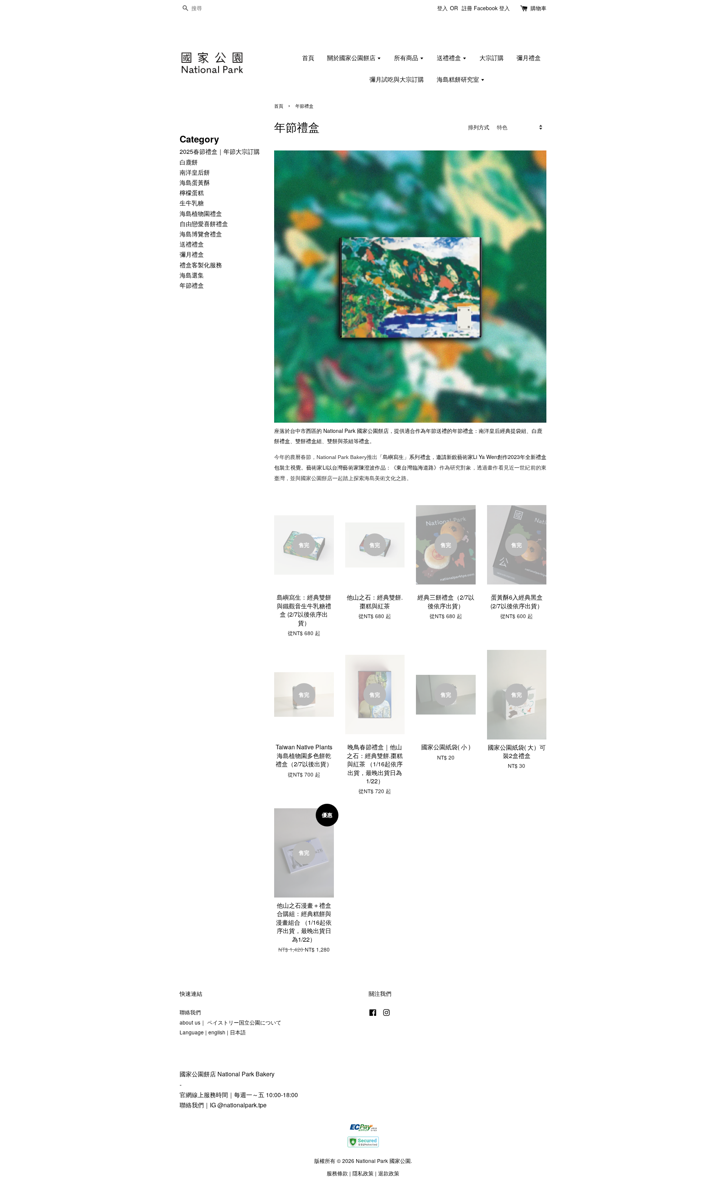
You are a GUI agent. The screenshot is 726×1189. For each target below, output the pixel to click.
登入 (442, 8)
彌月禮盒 (529, 57)
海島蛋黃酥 (195, 182)
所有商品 (407, 57)
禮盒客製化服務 (201, 264)
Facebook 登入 (492, 8)
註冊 (467, 8)
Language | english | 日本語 (213, 1032)
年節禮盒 (192, 285)
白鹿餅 (189, 162)
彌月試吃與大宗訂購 (396, 79)
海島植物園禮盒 (201, 213)
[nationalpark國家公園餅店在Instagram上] (386, 1013)
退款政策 (388, 1173)
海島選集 (192, 275)
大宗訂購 (491, 57)
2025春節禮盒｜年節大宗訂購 (220, 151)
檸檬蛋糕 (192, 192)
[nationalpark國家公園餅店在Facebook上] (373, 1013)
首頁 (308, 57)
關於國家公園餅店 (352, 57)
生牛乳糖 (192, 202)
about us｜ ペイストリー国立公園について (230, 1022)
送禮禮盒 (449, 57)
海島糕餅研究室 (459, 79)
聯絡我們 (190, 1012)
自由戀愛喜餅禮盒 (204, 223)
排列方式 (478, 127)
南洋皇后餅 (195, 172)
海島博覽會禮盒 (201, 233)
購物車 (538, 8)
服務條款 (337, 1173)
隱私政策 (363, 1173)
